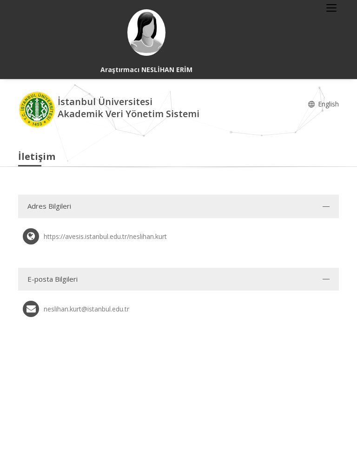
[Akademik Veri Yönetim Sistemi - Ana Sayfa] (38, 109)
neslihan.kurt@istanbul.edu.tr (86, 308)
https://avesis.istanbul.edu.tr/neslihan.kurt (105, 236)
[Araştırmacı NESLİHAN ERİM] (146, 32)
